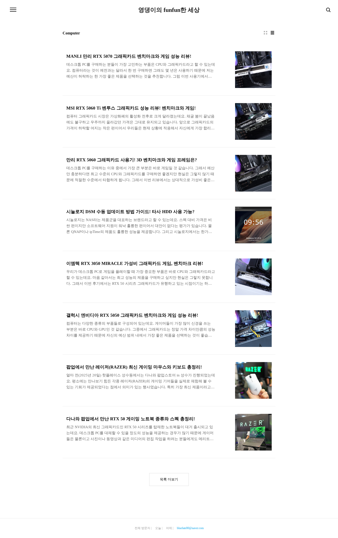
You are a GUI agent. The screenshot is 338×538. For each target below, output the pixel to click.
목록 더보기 (169, 479)
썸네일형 (265, 33)
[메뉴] (13, 10)
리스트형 (272, 33)
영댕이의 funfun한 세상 (169, 10)
